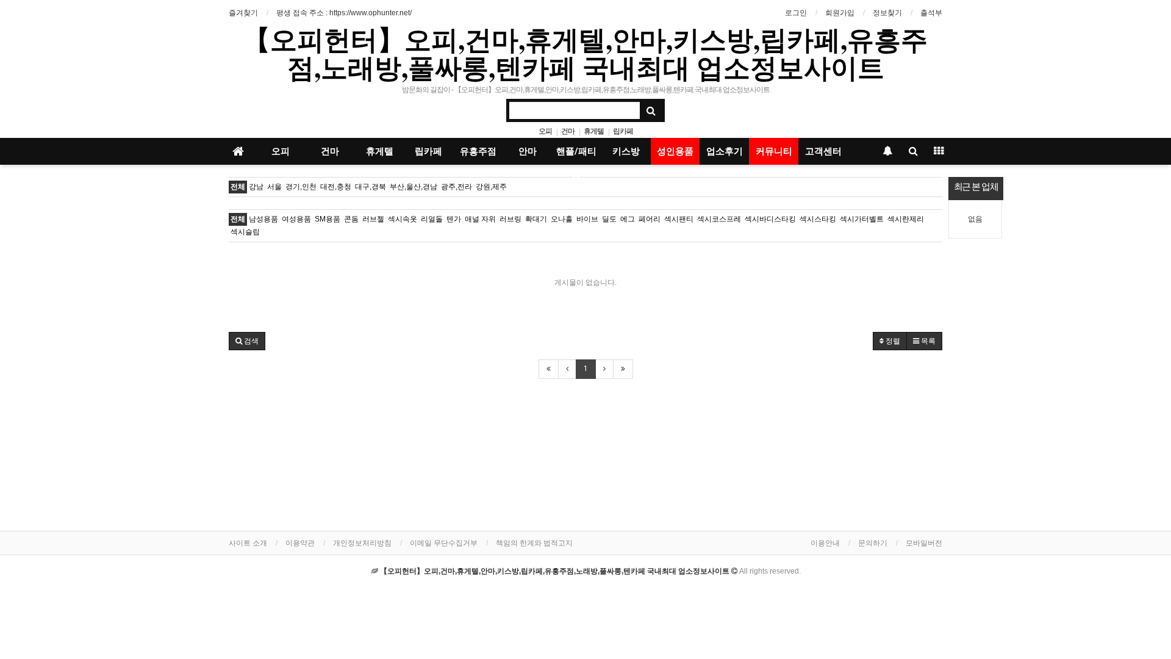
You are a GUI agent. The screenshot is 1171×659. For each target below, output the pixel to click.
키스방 (626, 151)
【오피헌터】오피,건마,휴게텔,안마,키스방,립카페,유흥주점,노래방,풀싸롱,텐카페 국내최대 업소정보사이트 (585, 53)
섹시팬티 (678, 219)
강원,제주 (491, 186)
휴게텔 (594, 131)
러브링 (510, 219)
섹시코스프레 (719, 219)
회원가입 (839, 13)
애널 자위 (480, 219)
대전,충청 (335, 186)
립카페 (623, 131)
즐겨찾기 (243, 13)
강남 (256, 186)
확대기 (536, 219)
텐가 (453, 219)
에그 (627, 219)
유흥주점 (478, 151)
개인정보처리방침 (362, 543)
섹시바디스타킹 (770, 219)
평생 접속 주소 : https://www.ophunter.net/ (344, 13)
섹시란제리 (905, 219)
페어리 (650, 219)
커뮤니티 (774, 151)
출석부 (931, 13)
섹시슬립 (245, 232)
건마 (568, 131)
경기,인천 (301, 186)
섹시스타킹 (818, 219)
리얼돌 (432, 219)
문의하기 (872, 543)
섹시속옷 (402, 219)
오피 (545, 131)
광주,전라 (456, 186)
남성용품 (263, 219)
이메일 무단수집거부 (444, 543)
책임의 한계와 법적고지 (534, 543)
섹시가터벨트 (862, 219)
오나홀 (562, 219)
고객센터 (823, 151)
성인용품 (675, 151)
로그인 (796, 13)
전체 (238, 186)
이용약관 (300, 543)
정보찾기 (887, 13)
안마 (527, 151)
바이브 (587, 219)
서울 (274, 186)
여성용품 (296, 219)
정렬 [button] (892, 341)
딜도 (609, 219)
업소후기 (724, 151)
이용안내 (825, 543)
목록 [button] (927, 341)
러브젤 (373, 219)
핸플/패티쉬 (576, 155)
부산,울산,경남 (413, 186)
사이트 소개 (248, 543)
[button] (247, 341)
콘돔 (351, 219)
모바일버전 (924, 543)
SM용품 (327, 219)
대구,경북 (370, 186)
